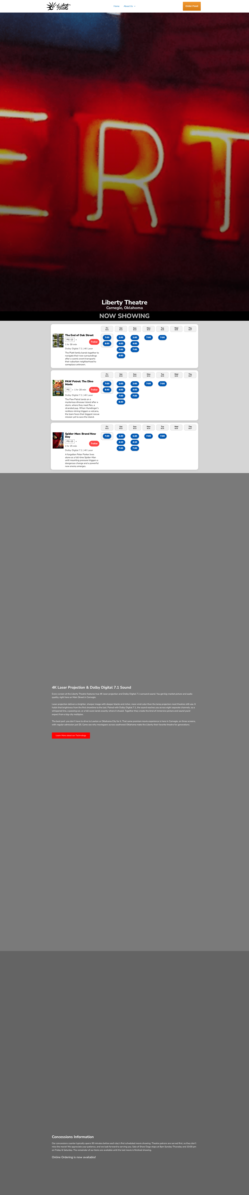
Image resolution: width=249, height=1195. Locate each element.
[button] (134, 6)
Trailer (94, 341)
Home (116, 6)
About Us (128, 6)
